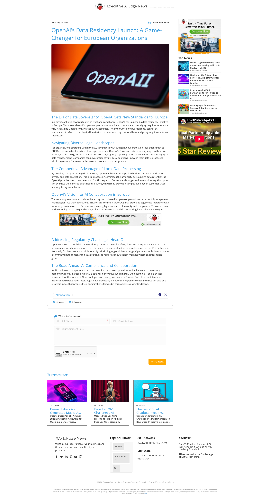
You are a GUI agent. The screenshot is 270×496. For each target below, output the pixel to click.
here (146, 494)
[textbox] (71, 438)
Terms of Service (155, 482)
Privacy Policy (168, 482)
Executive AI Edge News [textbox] (140, 6)
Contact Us (143, 482)
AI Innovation (63, 294)
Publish (159, 362)
